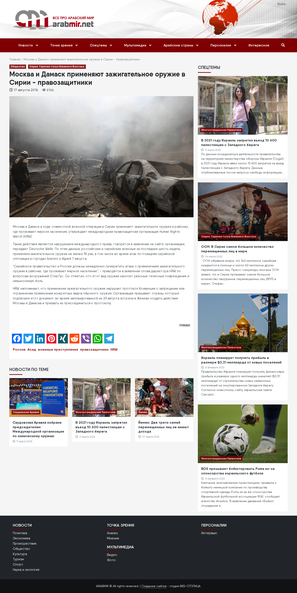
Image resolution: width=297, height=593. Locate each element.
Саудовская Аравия (26, 412)
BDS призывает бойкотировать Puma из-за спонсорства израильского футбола (238, 470)
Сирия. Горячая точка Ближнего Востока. (57, 66)
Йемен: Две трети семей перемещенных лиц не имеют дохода (163, 427)
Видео (112, 555)
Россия (19, 349)
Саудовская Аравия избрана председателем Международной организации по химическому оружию (38, 429)
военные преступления (58, 349)
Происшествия (24, 543)
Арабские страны (178, 45)
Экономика (21, 538)
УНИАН (184, 325)
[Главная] (54, 20)
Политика (20, 533)
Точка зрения (61, 45)
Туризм (18, 559)
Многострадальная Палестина (95, 412)
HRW (114, 349)
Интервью (209, 533)
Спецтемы (98, 45)
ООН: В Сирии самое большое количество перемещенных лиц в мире (237, 248)
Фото (111, 560)
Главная (14, 59)
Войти (281, 4)
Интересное (259, 45)
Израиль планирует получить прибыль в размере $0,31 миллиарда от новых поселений (241, 359)
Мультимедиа (135, 45)
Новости (25, 45)
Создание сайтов (153, 586)
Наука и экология (26, 570)
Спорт (18, 564)
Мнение (113, 538)
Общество (18, 66)
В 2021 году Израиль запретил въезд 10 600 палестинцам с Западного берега (101, 427)
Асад (31, 349)
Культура (20, 554)
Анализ (112, 533)
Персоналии (220, 45)
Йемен (142, 412)
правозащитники (94, 349)
